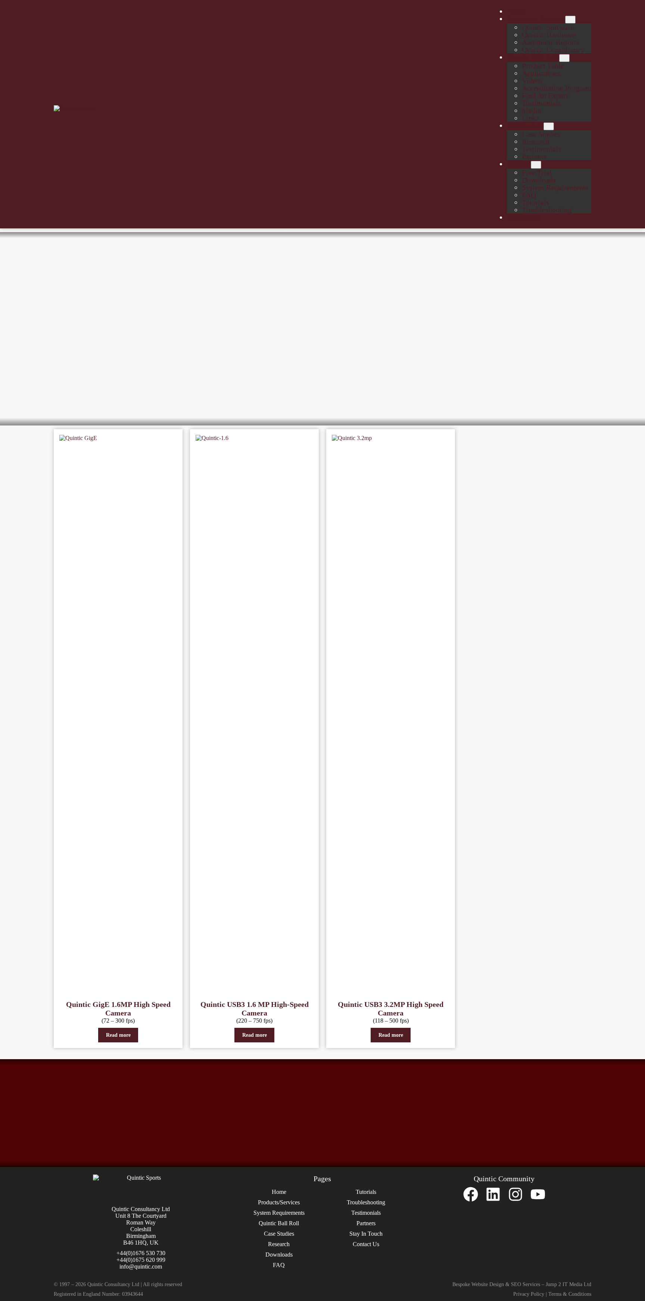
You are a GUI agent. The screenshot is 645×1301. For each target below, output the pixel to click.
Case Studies (279, 1233)
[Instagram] (515, 1194)
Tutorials (366, 1192)
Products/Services (279, 1202)
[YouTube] (537, 1194)
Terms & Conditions (569, 1294)
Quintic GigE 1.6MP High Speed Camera (118, 1008)
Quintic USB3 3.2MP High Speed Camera (390, 1008)
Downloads (279, 1254)
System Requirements (279, 1213)
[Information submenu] (548, 126)
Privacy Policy (528, 1294)
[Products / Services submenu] (570, 20)
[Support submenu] (536, 165)
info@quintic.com (140, 1266)
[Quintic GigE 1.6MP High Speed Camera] (118, 714)
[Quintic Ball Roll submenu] (564, 58)
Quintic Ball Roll (279, 1223)
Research (279, 1244)
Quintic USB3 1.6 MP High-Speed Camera (254, 1008)
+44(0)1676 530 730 (140, 1253)
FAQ (279, 1265)
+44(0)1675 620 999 (140, 1260)
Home (279, 1192)
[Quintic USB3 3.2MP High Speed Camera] (390, 714)
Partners (366, 1223)
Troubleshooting (366, 1202)
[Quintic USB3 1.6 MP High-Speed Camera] (254, 714)
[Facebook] (470, 1194)
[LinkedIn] (493, 1194)
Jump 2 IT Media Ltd (568, 1284)
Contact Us (366, 1244)
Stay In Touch (366, 1233)
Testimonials (366, 1213)
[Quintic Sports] (89, 108)
